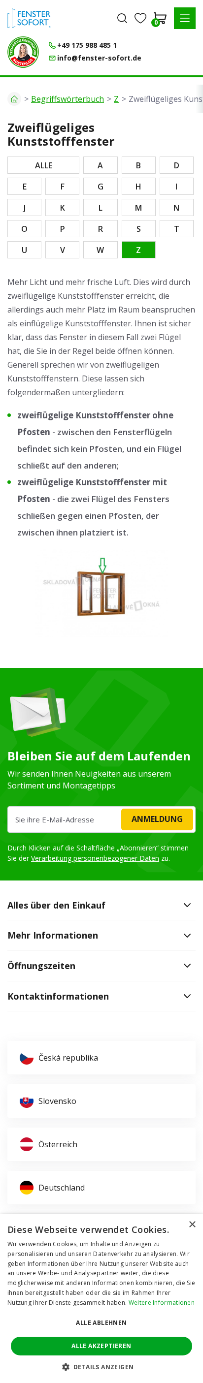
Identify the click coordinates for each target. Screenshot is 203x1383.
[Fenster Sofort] (29, 18)
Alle (43, 165)
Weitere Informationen (162, 1302)
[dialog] (101, 1298)
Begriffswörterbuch (67, 99)
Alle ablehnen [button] (101, 1323)
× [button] (192, 1224)
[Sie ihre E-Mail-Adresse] (101, 819)
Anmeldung (157, 819)
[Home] (14, 99)
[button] (185, 18)
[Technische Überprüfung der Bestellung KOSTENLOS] (23, 52)
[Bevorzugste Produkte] (140, 18)
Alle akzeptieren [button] (101, 1346)
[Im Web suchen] (122, 18)
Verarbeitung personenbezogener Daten (95, 858)
